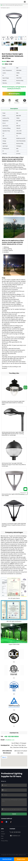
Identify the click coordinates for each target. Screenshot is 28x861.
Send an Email (6, 859)
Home (3, 5)
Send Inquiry (15, 94)
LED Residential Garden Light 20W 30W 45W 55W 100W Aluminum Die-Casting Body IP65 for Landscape (13, 434)
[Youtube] (2, 822)
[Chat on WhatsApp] (25, 387)
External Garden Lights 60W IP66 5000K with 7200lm (13, 494)
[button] (25, 1)
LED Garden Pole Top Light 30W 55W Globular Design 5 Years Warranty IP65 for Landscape (14, 464)
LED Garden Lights (5, 7)
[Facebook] (7, 822)
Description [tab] (14, 108)
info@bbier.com (9, 740)
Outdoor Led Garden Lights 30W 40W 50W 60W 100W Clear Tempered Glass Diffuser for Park (14, 525)
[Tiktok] (11, 822)
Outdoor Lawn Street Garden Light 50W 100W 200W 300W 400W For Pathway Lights (13, 403)
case (2, 838)
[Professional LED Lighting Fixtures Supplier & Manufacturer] (5, 1)
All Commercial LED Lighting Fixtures (14, 5)
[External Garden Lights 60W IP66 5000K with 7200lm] (14, 480)
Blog (2, 836)
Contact (3, 833)
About (2, 831)
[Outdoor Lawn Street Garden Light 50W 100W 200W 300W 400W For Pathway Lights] (14, 387)
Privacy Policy (4, 840)
